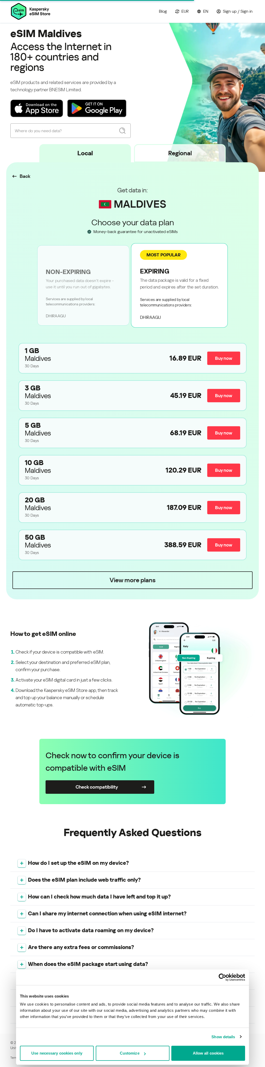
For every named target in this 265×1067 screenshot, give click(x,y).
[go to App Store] (36, 108)
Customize (129, 1053)
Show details (223, 1037)
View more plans (132, 580)
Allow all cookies (208, 1053)
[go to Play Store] (97, 108)
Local (85, 153)
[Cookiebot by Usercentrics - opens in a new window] (222, 977)
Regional (180, 153)
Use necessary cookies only (56, 1053)
